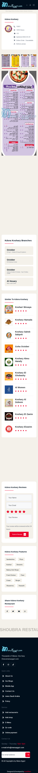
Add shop (9, 717)
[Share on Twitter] (13, 611)
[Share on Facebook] (7, 611)
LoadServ (27, 771)
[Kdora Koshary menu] (6, 60)
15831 (18, 26)
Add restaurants (11, 712)
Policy (7, 701)
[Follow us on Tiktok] (13, 664)
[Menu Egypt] (12, 5)
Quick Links (6, 671)
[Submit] (28, 754)
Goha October (22, 346)
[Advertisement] (19, 216)
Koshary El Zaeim (24, 414)
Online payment (11, 733)
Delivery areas (21, 44)
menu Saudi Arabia (12, 696)
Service (4, 707)
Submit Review (17, 534)
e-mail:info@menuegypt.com (13, 748)
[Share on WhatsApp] (24, 611)
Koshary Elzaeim (23, 427)
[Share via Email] (19, 611)
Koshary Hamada (23, 320)
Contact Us (9, 691)
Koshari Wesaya (23, 307)
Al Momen (20, 387)
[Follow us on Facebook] (3, 664)
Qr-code (8, 728)
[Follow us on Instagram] (8, 664)
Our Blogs (9, 681)
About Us (9, 676)
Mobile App (9, 686)
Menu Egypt (20, 761)
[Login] (30, 5)
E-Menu (8, 723)
